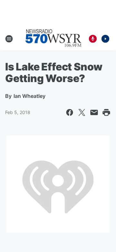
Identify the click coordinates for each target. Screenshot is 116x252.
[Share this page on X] (81, 112)
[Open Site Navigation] (9, 39)
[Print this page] (106, 112)
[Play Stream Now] (105, 39)
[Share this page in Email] (94, 112)
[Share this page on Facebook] (69, 112)
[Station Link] (53, 38)
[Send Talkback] (93, 39)
